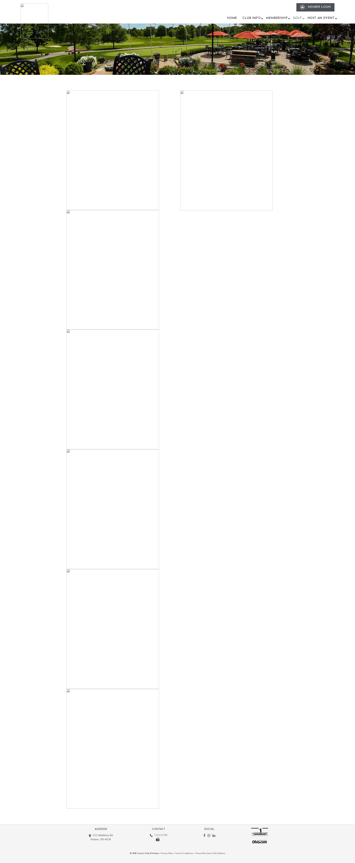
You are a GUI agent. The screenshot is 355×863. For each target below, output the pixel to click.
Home (232, 18)
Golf (297, 18)
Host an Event (320, 18)
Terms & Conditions (184, 853)
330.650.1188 (160, 835)
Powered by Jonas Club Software (210, 853)
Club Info (252, 18)
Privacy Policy (167, 853)
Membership (277, 18)
